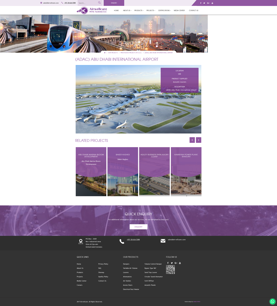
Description (179, 86)
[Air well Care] (272, 301)
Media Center (179, 10)
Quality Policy (103, 276)
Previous (72, 98)
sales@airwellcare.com (51, 3)
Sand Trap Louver (151, 272)
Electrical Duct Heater (131, 289)
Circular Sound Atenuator (154, 276)
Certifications (164, 10)
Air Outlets (127, 281)
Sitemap (101, 272)
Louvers (126, 272)
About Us (126, 10)
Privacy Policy (103, 264)
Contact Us (102, 281)
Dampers (126, 264)
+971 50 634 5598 (70, 3)
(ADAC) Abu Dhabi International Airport (159, 53)
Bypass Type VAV (150, 268)
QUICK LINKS (83, 256)
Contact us (193, 10)
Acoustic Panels (150, 285)
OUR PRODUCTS (130, 256)
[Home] (104, 53)
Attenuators (127, 276)
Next (204, 98)
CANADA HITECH (196, 301)
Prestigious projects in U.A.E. (131, 53)
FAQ (99, 268)
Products (138, 10)
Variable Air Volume (130, 268)
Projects (150, 10)
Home (116, 10)
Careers (79, 285)
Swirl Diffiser (149, 281)
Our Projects (113, 53)
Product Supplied (179, 78)
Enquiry (114, 3)
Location (180, 70)
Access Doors (127, 285)
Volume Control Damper (153, 264)
